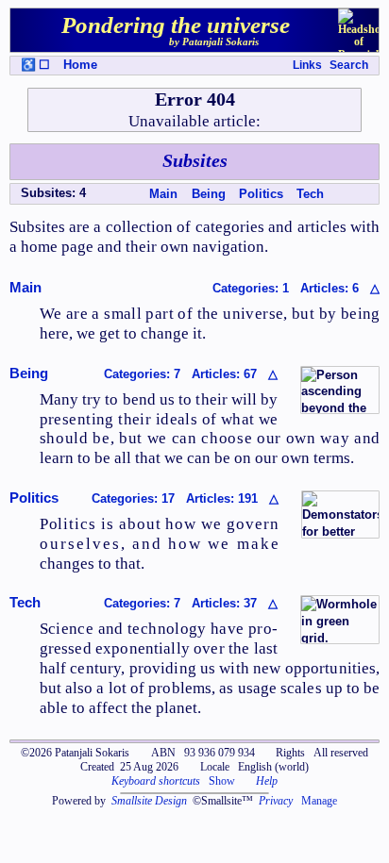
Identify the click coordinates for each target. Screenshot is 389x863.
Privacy (276, 800)
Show (222, 781)
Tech (310, 194)
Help (267, 781)
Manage (319, 800)
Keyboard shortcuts (155, 781)
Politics (261, 194)
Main (163, 194)
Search (349, 65)
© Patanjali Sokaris (75, 752)
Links (307, 65)
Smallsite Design (149, 800)
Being (209, 194)
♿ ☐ (35, 65)
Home (80, 65)
